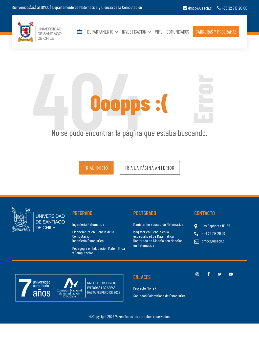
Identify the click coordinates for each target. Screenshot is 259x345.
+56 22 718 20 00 (234, 8)
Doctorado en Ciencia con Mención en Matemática (158, 242)
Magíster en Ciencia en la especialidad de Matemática (153, 234)
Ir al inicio (96, 168)
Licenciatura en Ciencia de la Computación (93, 234)
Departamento (100, 32)
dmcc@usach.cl (199, 8)
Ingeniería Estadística (88, 240)
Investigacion (134, 32)
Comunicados (178, 32)
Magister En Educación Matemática (158, 224)
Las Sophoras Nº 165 (216, 226)
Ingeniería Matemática (88, 224)
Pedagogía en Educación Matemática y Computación (98, 250)
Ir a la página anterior (150, 168)
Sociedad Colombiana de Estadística (159, 295)
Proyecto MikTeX (144, 288)
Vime (159, 32)
